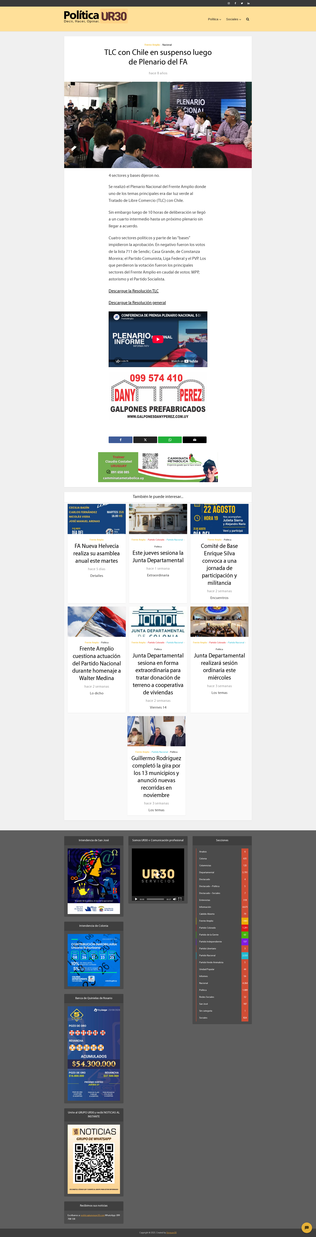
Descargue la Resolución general (137, 303)
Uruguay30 (171, 1233)
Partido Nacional (175, 540)
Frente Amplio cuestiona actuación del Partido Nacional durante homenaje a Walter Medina (96, 664)
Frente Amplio (152, 45)
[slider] (155, 899)
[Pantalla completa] (180, 899)
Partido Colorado (156, 540)
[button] (158, 875)
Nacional (167, 45)
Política (213, 19)
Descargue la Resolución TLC (134, 291)
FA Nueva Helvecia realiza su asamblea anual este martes (96, 554)
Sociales (232, 19)
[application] (158, 874)
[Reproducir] (136, 899)
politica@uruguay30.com (93, 1215)
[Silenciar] (174, 899)
